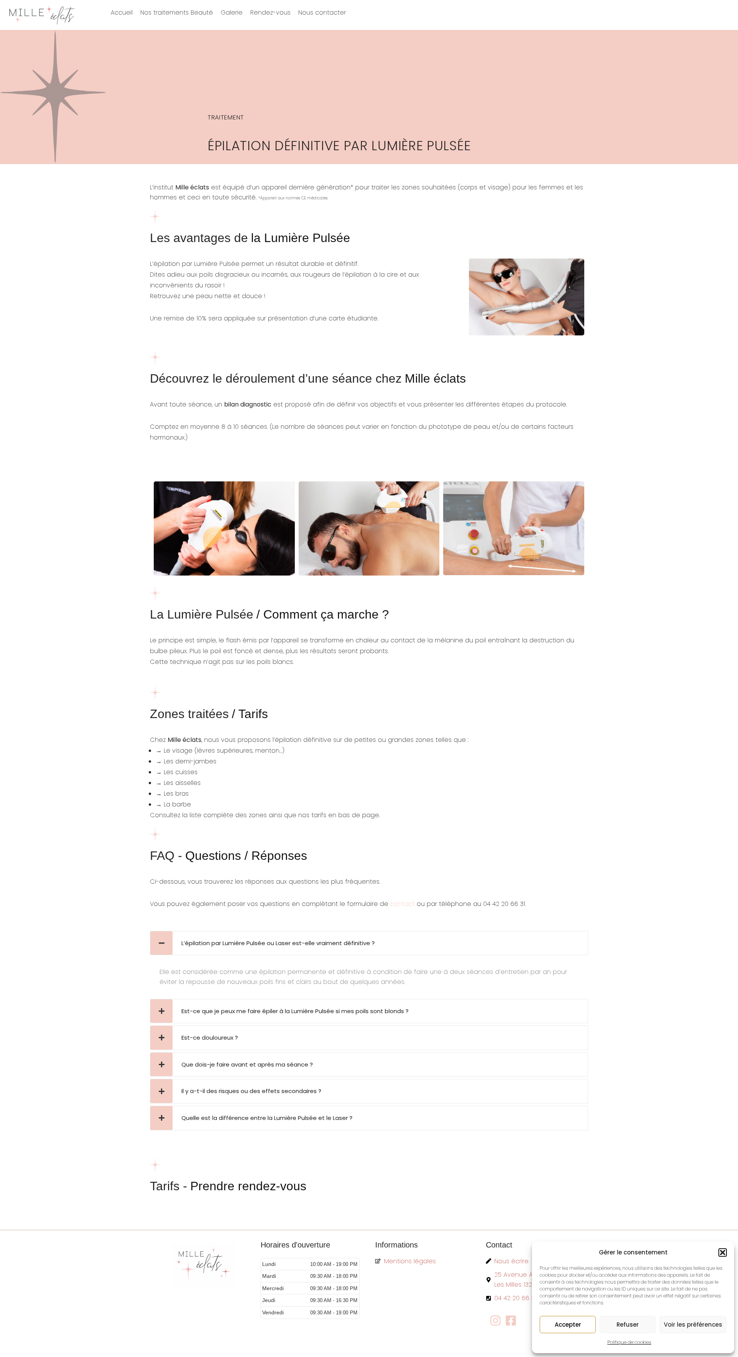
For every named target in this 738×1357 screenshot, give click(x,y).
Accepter (568, 1325)
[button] (722, 1252)
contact (402, 903)
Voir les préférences (693, 1325)
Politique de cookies (629, 1342)
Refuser (628, 1325)
